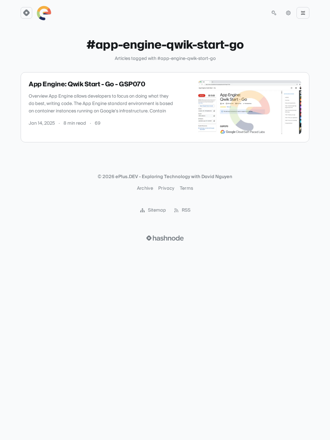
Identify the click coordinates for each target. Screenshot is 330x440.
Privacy (166, 188)
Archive (145, 188)
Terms (186, 188)
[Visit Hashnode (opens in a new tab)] (165, 238)
